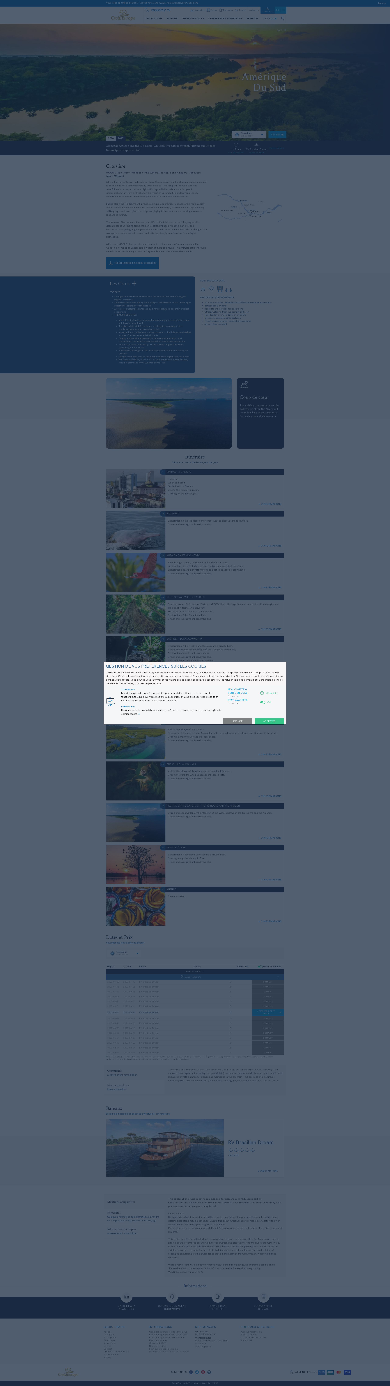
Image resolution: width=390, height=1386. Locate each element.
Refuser (238, 721)
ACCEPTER (269, 721)
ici (139, 713)
